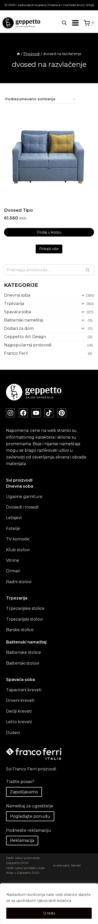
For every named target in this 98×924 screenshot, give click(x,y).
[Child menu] (82, 294)
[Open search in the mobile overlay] (64, 23)
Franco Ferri (16, 353)
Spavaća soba (17, 311)
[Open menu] (75, 23)
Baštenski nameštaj (23, 320)
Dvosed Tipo (18, 210)
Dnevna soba (17, 295)
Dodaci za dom (19, 328)
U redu (49, 913)
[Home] (18, 54)
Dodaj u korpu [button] (49, 232)
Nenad (75, 865)
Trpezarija (14, 303)
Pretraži (89, 270)
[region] (49, 903)
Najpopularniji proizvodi (28, 345)
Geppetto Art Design (25, 336)
